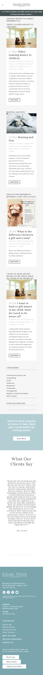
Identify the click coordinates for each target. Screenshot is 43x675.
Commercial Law (9, 630)
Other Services (8, 632)
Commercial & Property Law (16, 375)
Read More (14, 100)
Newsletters (10, 386)
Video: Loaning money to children (20, 55)
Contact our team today (33, 12)
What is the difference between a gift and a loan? (21, 195)
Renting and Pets (15, 112)
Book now (11, 657)
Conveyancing (11, 378)
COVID (8, 380)
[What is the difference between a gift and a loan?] (21, 213)
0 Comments (24, 149)
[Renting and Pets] (21, 123)
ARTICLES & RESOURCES (12, 639)
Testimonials (10, 388)
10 (28, 554)
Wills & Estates (11, 396)
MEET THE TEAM (9, 636)
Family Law (10, 383)
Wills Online (12, 662)
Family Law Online (14, 666)
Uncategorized (24, 146)
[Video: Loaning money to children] (21, 38)
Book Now (21, 438)
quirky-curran (24, 66)
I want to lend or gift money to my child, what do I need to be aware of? (20, 276)
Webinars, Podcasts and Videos (17, 393)
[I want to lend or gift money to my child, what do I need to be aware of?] (21, 289)
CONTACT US (7, 642)
